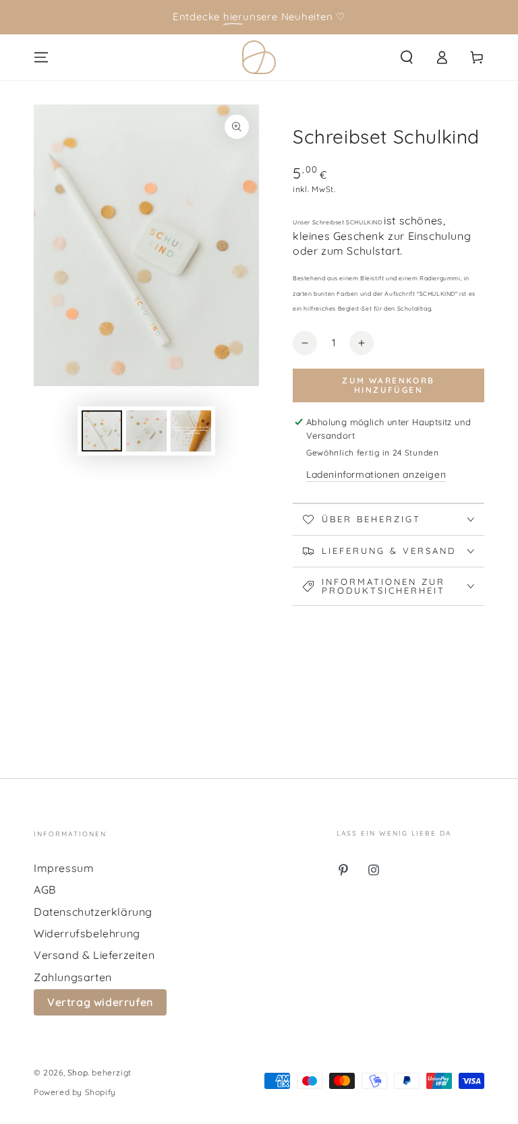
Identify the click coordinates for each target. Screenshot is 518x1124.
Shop (77, 1072)
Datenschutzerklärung (93, 911)
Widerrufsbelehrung (87, 933)
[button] (406, 57)
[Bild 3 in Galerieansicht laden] (191, 430)
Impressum (64, 868)
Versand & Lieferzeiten (94, 955)
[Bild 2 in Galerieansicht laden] (146, 430)
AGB (45, 889)
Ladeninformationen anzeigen (376, 474)
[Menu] (41, 57)
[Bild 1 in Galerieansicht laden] (102, 430)
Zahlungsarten (73, 977)
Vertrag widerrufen (100, 1002)
